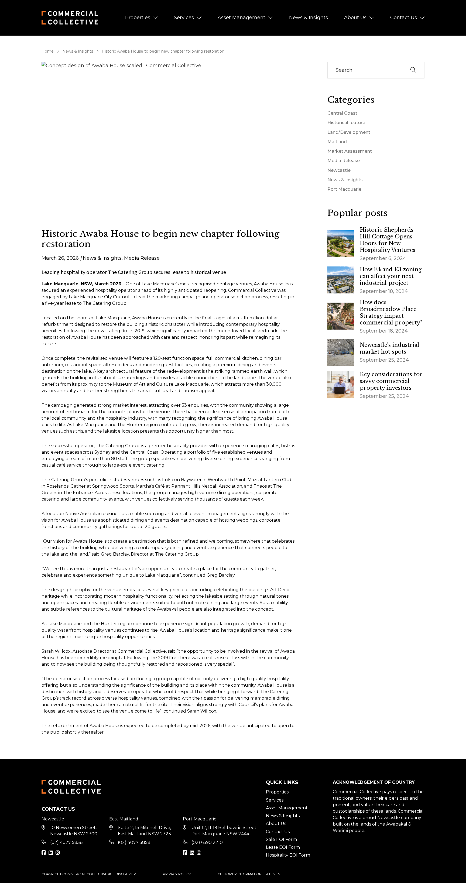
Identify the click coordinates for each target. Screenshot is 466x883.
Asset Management (241, 17)
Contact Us (403, 17)
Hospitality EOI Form (288, 855)
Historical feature (346, 122)
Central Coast (342, 113)
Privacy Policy (177, 874)
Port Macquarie (344, 189)
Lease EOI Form (283, 847)
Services (184, 17)
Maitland (337, 141)
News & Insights (308, 17)
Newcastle (339, 170)
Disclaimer (125, 874)
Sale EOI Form (281, 839)
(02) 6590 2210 (207, 842)
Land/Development (348, 132)
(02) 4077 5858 (66, 842)
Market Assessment (349, 151)
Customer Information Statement (250, 874)
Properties (137, 17)
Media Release (142, 258)
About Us (355, 17)
